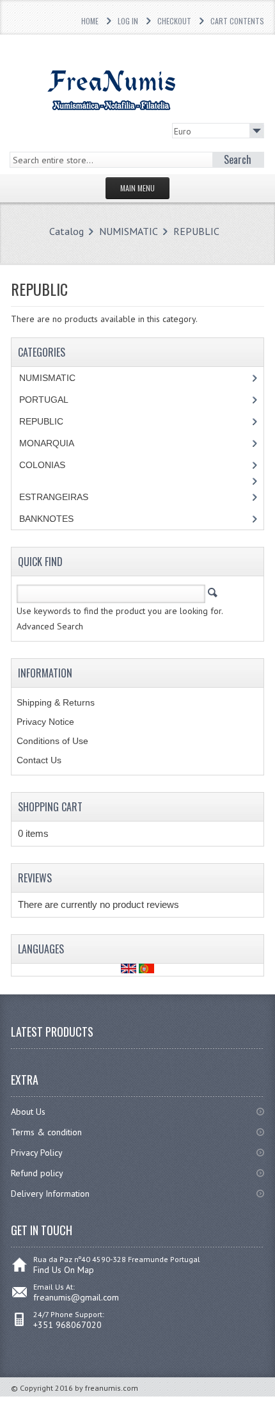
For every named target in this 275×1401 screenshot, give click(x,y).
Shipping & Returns (56, 702)
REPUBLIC (196, 231)
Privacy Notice (45, 722)
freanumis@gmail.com (76, 1297)
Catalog (66, 231)
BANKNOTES (46, 519)
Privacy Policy (37, 1152)
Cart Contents (237, 20)
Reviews (35, 878)
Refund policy (37, 1173)
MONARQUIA (46, 443)
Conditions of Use (52, 741)
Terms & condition (46, 1132)
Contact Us (39, 760)
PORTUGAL (43, 399)
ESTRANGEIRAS (53, 497)
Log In (128, 20)
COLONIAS (42, 465)
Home (89, 20)
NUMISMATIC (128, 231)
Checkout (174, 20)
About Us (28, 1111)
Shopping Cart (50, 806)
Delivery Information (50, 1193)
